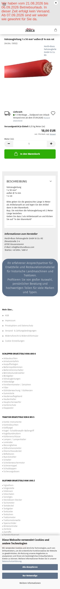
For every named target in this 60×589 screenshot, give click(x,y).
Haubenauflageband (12, 396)
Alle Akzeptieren (30, 567)
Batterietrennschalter (13, 370)
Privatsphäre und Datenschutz (19, 325)
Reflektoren (8, 454)
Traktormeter (9, 517)
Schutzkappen (9, 468)
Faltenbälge (8, 382)
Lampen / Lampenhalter (14, 439)
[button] (8, 144)
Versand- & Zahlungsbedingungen (20, 331)
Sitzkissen (8, 491)
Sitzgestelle (8, 488)
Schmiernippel (10, 465)
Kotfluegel (8, 428)
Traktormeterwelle (12, 520)
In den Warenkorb (30, 153)
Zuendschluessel (11, 535)
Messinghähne (10, 445)
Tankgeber (8, 508)
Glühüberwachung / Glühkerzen (18, 390)
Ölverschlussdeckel (12, 451)
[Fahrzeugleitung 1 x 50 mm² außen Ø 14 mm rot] (30, 67)
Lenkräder (8, 442)
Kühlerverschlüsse (12, 436)
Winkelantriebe (10, 526)
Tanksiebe (8, 511)
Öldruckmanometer (12, 448)
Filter (5, 387)
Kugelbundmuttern (12, 433)
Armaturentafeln (11, 361)
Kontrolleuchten (10, 425)
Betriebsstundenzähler (13, 373)
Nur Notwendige (30, 575)
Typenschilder (9, 523)
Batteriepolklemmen (12, 367)
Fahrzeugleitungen (11, 379)
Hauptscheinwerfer (12, 402)
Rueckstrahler (9, 457)
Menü (4, 4)
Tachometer (8, 503)
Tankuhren (8, 514)
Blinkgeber (8, 376)
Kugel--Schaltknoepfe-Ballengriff (18, 430)
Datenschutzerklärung (11, 561)
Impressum (10, 320)
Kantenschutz (9, 405)
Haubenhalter (9, 399)
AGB (7, 315)
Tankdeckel (8, 506)
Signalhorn (8, 485)
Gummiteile (8, 393)
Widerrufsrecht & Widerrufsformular (21, 336)
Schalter (7, 460)
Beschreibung (17, 181)
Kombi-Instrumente (12, 422)
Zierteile (7, 529)
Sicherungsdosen (11, 471)
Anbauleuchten (10, 358)
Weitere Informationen (30, 583)
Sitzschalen (8, 494)
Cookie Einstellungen (14, 341)
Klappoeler (8, 408)
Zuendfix (7, 532)
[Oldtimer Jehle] (30, 29)
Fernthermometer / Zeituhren (17, 384)
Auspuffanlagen (10, 364)
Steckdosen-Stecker (12, 500)
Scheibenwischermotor (14, 463)
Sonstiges (8, 497)
